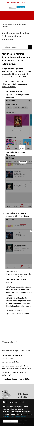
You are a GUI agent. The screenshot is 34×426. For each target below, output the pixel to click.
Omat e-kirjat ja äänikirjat (16, 24)
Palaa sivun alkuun (8, 342)
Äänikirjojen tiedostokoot (11, 362)
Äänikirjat (5, 27)
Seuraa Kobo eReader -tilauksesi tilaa (15, 379)
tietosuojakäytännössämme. (15, 417)
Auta (4, 24)
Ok (10, 421)
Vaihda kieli (21, 7)
